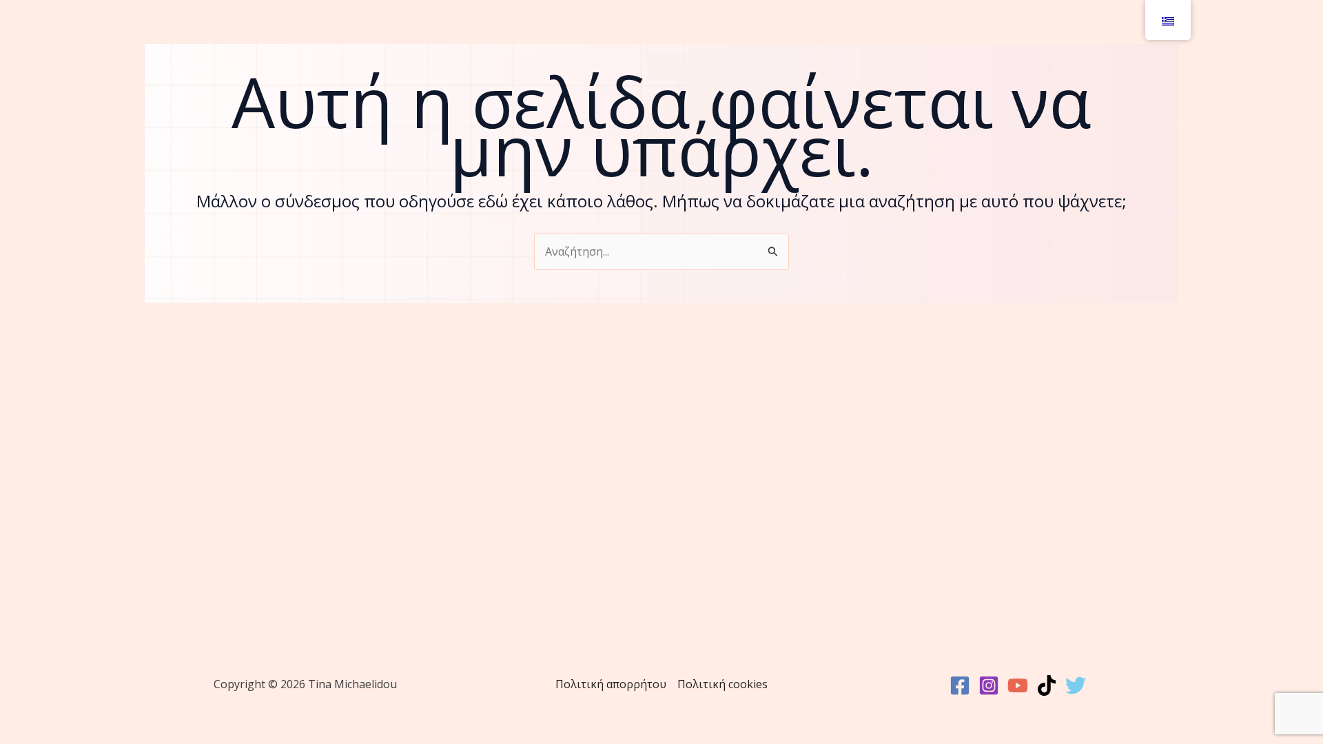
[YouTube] (1017, 685)
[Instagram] (988, 685)
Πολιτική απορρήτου (610, 684)
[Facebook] (960, 685)
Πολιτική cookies (722, 684)
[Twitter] (1075, 685)
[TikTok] (1046, 685)
